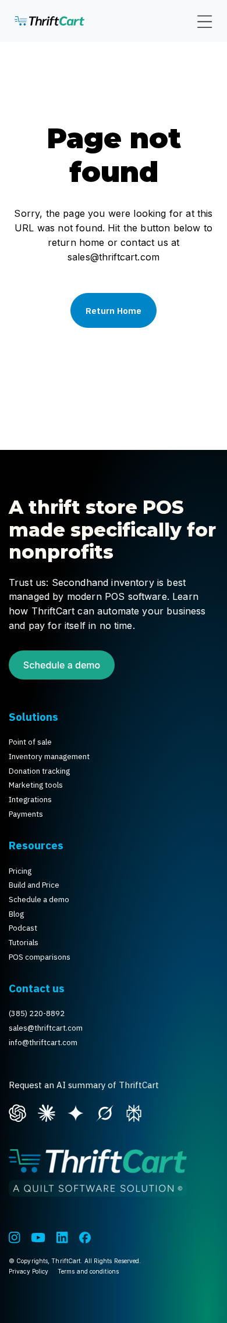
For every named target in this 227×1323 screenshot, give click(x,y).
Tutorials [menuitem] (23, 942)
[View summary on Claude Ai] (46, 1112)
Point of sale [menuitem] (30, 742)
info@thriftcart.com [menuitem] (43, 1042)
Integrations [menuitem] (30, 799)
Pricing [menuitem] (20, 871)
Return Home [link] (113, 310)
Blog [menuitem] (16, 914)
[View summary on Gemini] (75, 1112)
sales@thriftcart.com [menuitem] (46, 1028)
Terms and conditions (88, 1271)
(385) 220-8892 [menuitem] (37, 1013)
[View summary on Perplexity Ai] (134, 1112)
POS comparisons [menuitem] (39, 957)
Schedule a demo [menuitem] (39, 899)
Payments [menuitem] (26, 814)
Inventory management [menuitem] (49, 756)
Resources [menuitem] (36, 845)
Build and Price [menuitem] (34, 885)
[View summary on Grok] (105, 1112)
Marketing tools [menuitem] (36, 785)
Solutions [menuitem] (33, 717)
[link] (49, 21)
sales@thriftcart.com (113, 257)
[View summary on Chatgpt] (17, 1112)
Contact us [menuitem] (37, 988)
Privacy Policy (28, 1271)
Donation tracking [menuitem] (39, 771)
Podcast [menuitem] (23, 928)
